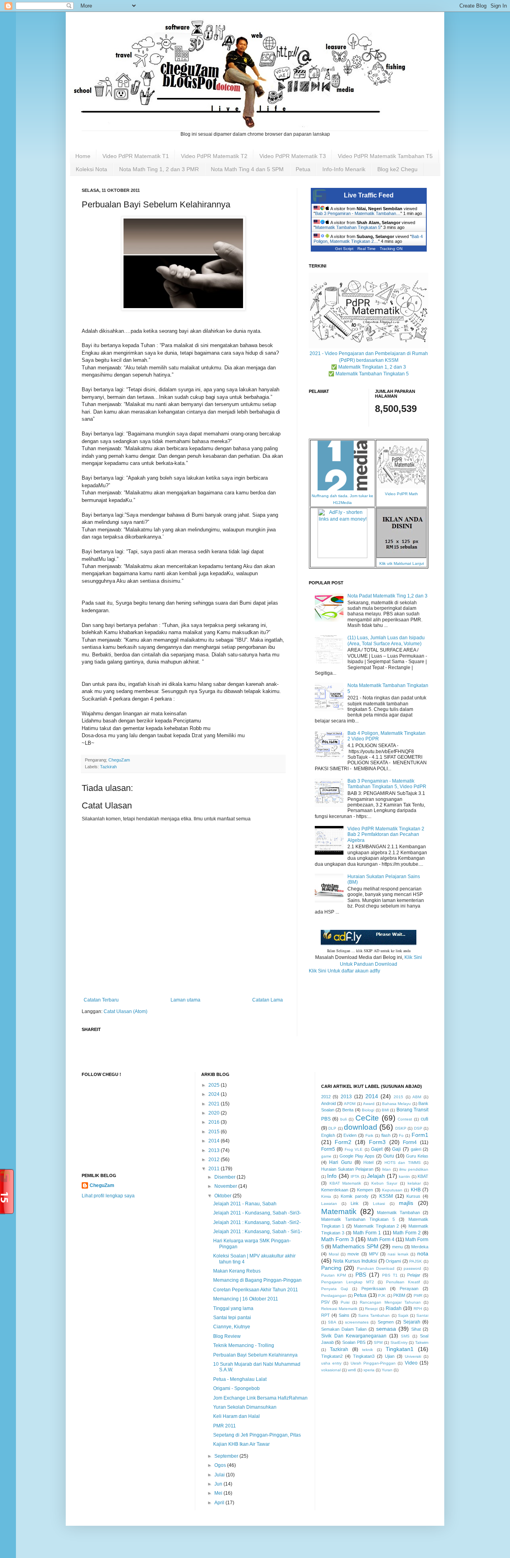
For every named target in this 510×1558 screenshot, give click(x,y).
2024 (214, 1094)
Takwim (421, 1342)
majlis (406, 1203)
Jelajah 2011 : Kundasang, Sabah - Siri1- (257, 1231)
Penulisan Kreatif (403, 1282)
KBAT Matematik (345, 1183)
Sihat (416, 1329)
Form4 (410, 1142)
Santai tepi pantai (232, 1317)
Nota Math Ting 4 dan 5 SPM (247, 169)
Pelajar (413, 1275)
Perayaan (409, 1288)
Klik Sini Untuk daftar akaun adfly (344, 971)
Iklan (386, 1169)
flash (385, 1135)
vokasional (331, 1370)
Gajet (376, 1149)
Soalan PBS (353, 1342)
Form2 (343, 1142)
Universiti (413, 1356)
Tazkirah (108, 766)
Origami (393, 1261)
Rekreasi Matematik (339, 1308)
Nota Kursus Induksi (355, 1261)
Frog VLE (354, 1149)
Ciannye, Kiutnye (231, 1327)
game (326, 1156)
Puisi (345, 1302)
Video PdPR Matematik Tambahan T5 (385, 156)
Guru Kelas (417, 1156)
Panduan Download (376, 1268)
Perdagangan (334, 1295)
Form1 (420, 1135)
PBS (360, 1274)
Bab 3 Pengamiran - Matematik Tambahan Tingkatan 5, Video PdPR (386, 783)
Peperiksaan (373, 1288)
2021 (214, 1104)
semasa (386, 1329)
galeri (416, 1149)
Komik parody (355, 1196)
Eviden (350, 1135)
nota (422, 1253)
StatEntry (399, 1342)
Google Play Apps (357, 1156)
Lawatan (329, 1203)
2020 (214, 1113)
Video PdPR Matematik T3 (292, 156)
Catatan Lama (267, 1000)
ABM (416, 1097)
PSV (325, 1302)
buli (343, 1119)
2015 (214, 1131)
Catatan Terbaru (101, 1000)
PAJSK (415, 1261)
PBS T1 (390, 1275)
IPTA (355, 1176)
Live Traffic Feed (369, 195)
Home (82, 156)
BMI (385, 1110)
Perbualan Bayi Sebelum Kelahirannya (255, 1355)
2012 (214, 1159)
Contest (405, 1119)
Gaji (396, 1149)
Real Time (366, 248)
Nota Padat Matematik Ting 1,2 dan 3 (387, 596)
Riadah (394, 1308)
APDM (349, 1103)
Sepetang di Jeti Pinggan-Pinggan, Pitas (257, 1435)
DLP (332, 1128)
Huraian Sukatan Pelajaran (347, 1169)
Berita (347, 1109)
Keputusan (392, 1190)
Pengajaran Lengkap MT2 (347, 1282)
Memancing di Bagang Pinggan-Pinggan (257, 1280)
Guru (388, 1156)
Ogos (220, 1465)
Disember (225, 1177)
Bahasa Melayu (396, 1103)
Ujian (389, 1356)
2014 (214, 1141)
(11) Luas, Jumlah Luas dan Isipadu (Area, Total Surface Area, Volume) (386, 640)
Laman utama (185, 1000)
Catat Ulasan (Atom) (125, 1011)
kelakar (414, 1183)
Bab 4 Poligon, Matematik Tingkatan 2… (368, 239)
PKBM (399, 1295)
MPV (373, 1253)
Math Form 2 (407, 1233)
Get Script (344, 248)
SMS (405, 1336)
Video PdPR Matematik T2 (214, 156)
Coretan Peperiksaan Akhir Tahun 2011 (255, 1289)
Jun (219, 1484)
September (226, 1456)
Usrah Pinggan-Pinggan (373, 1363)
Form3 (377, 1142)
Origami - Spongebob (236, 1388)
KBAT (423, 1176)
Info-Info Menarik (343, 169)
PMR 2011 (224, 1426)
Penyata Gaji (334, 1289)
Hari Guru (340, 1162)
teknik (367, 1349)
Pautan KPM (333, 1275)
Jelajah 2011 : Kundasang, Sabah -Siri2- (257, 1222)
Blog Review (227, 1336)
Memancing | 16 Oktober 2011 (245, 1299)
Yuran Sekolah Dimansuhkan (245, 1407)
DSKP (400, 1128)
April (220, 1502)
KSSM (386, 1196)
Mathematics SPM (355, 1246)
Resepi (371, 1308)
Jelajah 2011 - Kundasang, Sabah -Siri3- (257, 1213)
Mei (219, 1493)
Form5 (328, 1149)
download (360, 1127)
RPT (325, 1315)
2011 (214, 1168)
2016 (214, 1122)
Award (369, 1103)
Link (355, 1203)
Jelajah (376, 1176)
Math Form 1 (367, 1233)
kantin (404, 1176)
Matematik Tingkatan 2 (376, 1226)
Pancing (331, 1268)
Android (328, 1103)
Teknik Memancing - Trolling (243, 1345)
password (412, 1268)
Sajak (403, 1315)
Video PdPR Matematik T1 (135, 156)
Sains (344, 1315)
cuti (424, 1119)
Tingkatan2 (332, 1356)
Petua (303, 169)
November (226, 1186)
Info (332, 1176)
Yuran (387, 1370)
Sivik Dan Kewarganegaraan (354, 1336)
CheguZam (102, 1185)
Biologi (368, 1110)
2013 (214, 1150)
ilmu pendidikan (413, 1169)
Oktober (223, 1196)
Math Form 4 (380, 1239)
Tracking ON (391, 248)
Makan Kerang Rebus (237, 1271)
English (328, 1135)
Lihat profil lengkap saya (108, 1196)
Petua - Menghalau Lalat (240, 1379)
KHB (416, 1190)
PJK (382, 1295)
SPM (378, 1342)
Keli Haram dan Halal (236, 1416)
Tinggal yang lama (233, 1308)
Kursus (413, 1196)
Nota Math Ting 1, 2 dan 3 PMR (159, 169)
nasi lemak (398, 1254)
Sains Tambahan (374, 1315)
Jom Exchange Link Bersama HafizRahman (260, 1398)
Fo (401, 1135)
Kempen (365, 1189)
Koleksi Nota (91, 169)
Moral (334, 1254)
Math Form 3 (337, 1239)
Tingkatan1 (400, 1349)
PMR (418, 1295)
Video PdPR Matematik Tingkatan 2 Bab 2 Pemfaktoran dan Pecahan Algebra (385, 834)
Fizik (369, 1135)
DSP (418, 1128)
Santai (422, 1315)
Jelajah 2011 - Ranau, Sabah (245, 1204)
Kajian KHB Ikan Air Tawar (241, 1444)
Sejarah (411, 1322)
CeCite (367, 1118)
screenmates (357, 1322)
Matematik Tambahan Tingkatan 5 (348, 227)
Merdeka (419, 1246)
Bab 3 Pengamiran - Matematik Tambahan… (357, 213)
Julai (220, 1475)
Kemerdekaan (334, 1189)
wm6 (352, 1370)
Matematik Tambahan (398, 1212)
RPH (418, 1308)
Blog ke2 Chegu (397, 169)
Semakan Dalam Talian (344, 1329)
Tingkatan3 (364, 1356)
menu (397, 1246)
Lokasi (379, 1203)
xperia (369, 1370)
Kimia (326, 1196)
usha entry (331, 1363)
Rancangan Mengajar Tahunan (390, 1302)
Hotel (368, 1162)
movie (353, 1253)
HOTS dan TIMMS (402, 1162)
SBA (332, 1322)
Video (411, 1363)
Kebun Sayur (384, 1183)
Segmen (386, 1322)
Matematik (339, 1211)
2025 (214, 1085)
